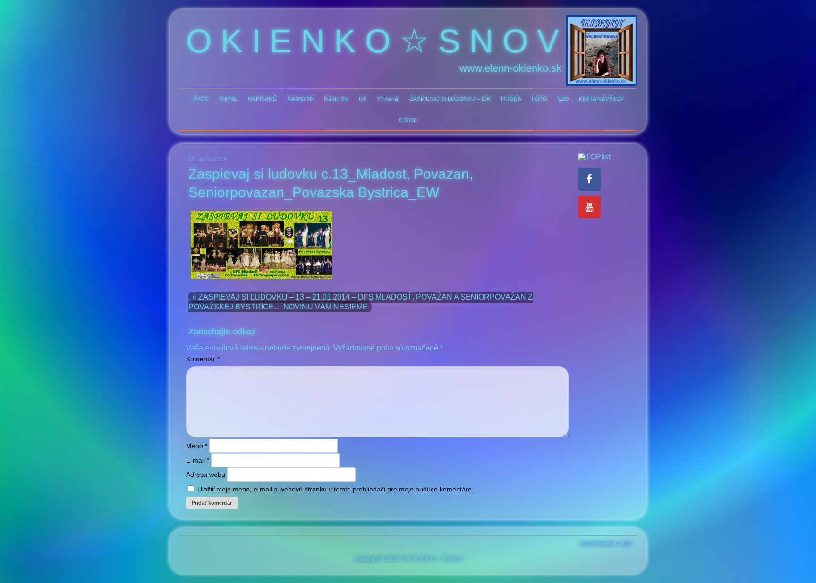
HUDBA (511, 99)
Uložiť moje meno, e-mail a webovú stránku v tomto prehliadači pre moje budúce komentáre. (335, 489)
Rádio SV (336, 99)
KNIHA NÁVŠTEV (601, 99)
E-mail (197, 460)
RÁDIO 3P (300, 99)
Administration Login (605, 543)
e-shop (408, 120)
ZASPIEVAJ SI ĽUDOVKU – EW (450, 99)
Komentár (203, 359)
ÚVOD (200, 99)
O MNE (228, 99)
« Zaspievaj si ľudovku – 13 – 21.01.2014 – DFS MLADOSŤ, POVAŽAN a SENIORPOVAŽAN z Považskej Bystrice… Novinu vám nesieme (360, 302)
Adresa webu (205, 474)
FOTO (539, 99)
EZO (563, 99)
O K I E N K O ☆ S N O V (372, 41)
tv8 (362, 99)
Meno (196, 446)
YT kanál (388, 99)
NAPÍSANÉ (262, 99)
